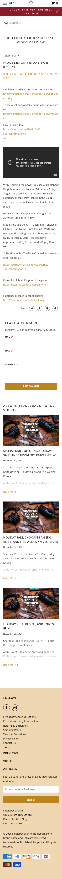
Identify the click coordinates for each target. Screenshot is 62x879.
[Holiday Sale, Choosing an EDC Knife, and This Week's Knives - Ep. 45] (31, 517)
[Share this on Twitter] (31, 308)
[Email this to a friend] (55, 308)
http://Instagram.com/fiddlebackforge (24, 284)
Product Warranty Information (20, 721)
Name (9, 336)
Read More (10, 491)
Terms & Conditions (14, 734)
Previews (10, 753)
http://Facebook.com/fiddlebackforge (24, 300)
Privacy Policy (11, 738)
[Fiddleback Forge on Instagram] (16, 707)
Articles (10, 769)
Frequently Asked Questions (19, 716)
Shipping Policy (12, 730)
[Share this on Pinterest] (47, 308)
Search (7, 747)
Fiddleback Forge (22, 833)
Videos (8, 761)
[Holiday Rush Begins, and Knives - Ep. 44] (31, 603)
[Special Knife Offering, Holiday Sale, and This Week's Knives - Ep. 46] (31, 430)
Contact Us (9, 742)
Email (9, 350)
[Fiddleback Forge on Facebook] (7, 707)
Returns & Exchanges (15, 725)
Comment (11, 364)
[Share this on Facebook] (39, 308)
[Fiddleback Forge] (31, 3)
